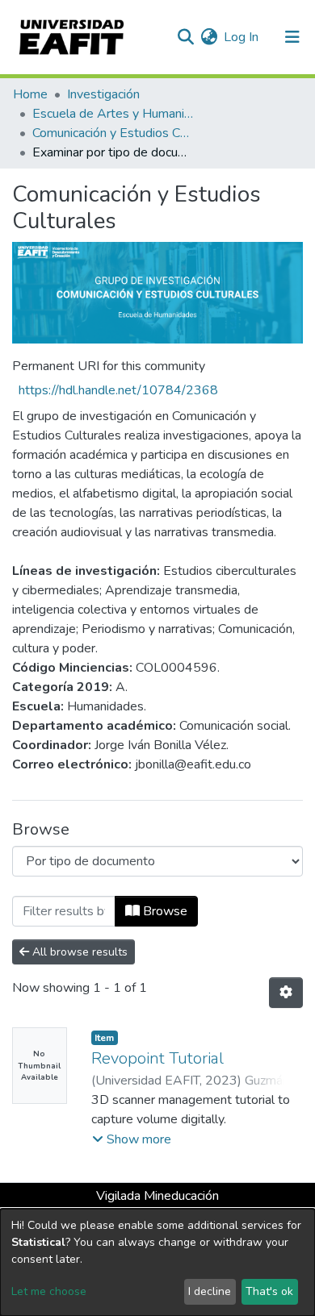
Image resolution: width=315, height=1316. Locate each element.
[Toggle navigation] (292, 37)
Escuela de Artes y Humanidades (113, 114)
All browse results (78, 952)
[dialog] (157, 1262)
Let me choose (48, 1291)
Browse (163, 911)
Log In (242, 37)
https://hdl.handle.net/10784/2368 (118, 390)
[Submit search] (185, 37)
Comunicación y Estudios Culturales (113, 133)
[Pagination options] (286, 992)
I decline (209, 1291)
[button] (209, 37)
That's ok (269, 1291)
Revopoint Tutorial (157, 1058)
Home (30, 94)
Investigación (103, 94)
